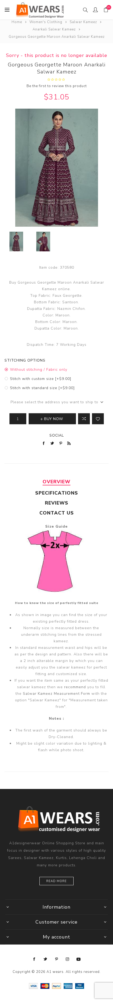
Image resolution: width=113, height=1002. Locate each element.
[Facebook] (34, 959)
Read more (56, 881)
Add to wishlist (98, 418)
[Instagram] (67, 959)
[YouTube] (78, 959)
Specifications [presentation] (56, 493)
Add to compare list (84, 418)
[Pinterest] (56, 959)
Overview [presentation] (56, 482)
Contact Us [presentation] (56, 513)
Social (56, 435)
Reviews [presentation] (56, 503)
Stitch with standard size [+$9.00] (42, 387)
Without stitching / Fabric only (38, 369)
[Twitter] (45, 959)
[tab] (56, 482)
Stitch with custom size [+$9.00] (40, 378)
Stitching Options (24, 360)
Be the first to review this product (57, 86)
